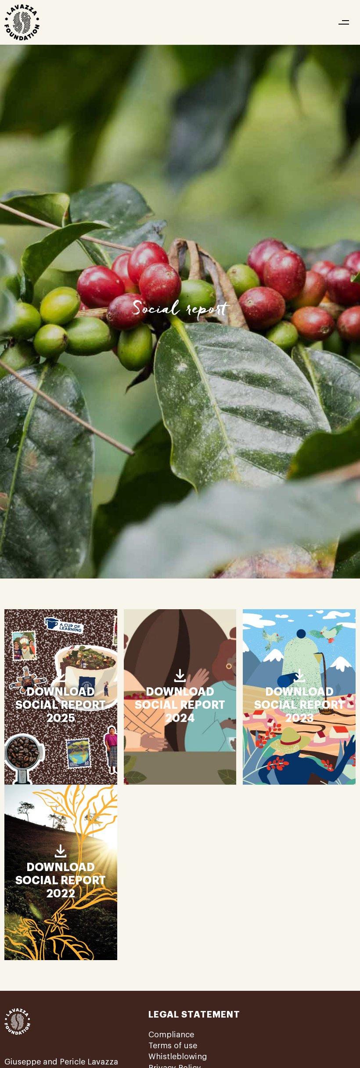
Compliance (171, 1035)
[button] (343, 22)
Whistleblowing (177, 1057)
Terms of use (172, 1046)
